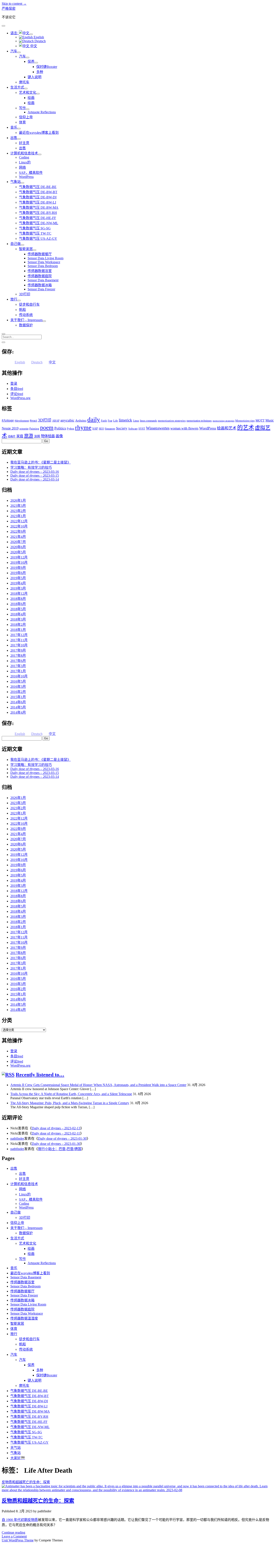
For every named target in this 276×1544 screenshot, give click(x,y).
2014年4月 (18, 712)
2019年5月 (18, 578)
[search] (3, 334)
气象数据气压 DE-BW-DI (37, 197)
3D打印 (24, 294)
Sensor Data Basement (43, 280)
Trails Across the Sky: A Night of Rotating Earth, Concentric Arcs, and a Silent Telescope (71, 1094)
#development (22, 420)
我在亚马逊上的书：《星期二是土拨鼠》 (40, 462)
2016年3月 (18, 686)
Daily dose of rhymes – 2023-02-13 (56, 1128)
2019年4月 (18, 583)
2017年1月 (18, 671)
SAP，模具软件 (31, 172)
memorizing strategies (223, 421)
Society (121, 428)
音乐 (13, 127)
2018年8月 (18, 599)
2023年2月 (18, 511)
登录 (13, 383)
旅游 (28, 435)
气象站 (15, 182)
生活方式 (17, 87)
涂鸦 (37, 436)
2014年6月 (18, 702)
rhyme (83, 427)
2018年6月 (18, 604)
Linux (136, 420)
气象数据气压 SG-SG (35, 228)
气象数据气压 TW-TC (35, 233)
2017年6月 (18, 661)
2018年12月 (19, 593)
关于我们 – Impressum (26, 320)
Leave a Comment (14, 1536)
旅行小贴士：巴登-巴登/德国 (59, 1149)
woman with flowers (184, 428)
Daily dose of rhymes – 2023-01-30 (62, 1138)
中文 (33, 46)
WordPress (26, 177)
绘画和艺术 (226, 428)
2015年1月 (18, 697)
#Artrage (8, 420)
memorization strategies (172, 420)
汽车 (13, 51)
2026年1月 (18, 500)
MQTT (260, 420)
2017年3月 (18, 666)
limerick (125, 420)
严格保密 (9, 8)
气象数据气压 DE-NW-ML (38, 223)
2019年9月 (18, 568)
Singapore (110, 428)
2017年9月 (18, 650)
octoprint (23, 428)
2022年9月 (18, 531)
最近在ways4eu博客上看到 (39, 132)
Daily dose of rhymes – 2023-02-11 (56, 1133)
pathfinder (17, 1138)
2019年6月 (18, 573)
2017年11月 (19, 640)
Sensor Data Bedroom (43, 266)
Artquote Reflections (42, 112)
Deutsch (40, 41)
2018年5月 (18, 609)
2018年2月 (18, 624)
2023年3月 (18, 505)
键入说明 (34, 77)
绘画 (31, 98)
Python (70, 428)
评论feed (16, 394)
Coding (24, 157)
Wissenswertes (157, 428)
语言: (14, 33)
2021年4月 (18, 537)
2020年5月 (18, 552)
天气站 (15, 1447)
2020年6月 (18, 547)
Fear (110, 420)
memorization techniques (199, 420)
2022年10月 (19, 526)
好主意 (24, 143)
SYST (141, 428)
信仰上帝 (26, 117)
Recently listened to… (40, 1074)
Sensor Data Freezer (41, 289)
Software (133, 428)
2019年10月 (19, 562)
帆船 (22, 309)
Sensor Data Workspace (44, 262)
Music (269, 420)
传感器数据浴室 (40, 271)
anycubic (67, 420)
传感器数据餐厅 (40, 254)
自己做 (15, 244)
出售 (13, 138)
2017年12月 (19, 635)
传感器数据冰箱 (40, 285)
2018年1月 (18, 630)
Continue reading (13, 1532)
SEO (101, 428)
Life (115, 420)
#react (33, 420)
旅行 (13, 299)
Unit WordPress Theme (18, 1540)
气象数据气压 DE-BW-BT (38, 192)
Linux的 (25, 162)
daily (93, 419)
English (38, 37)
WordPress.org (20, 398)
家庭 (19, 436)
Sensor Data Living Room (45, 258)
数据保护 (26, 325)
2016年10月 (19, 676)
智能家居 (26, 249)
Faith (104, 420)
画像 (59, 436)
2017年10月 (19, 645)
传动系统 (26, 315)
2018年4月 (18, 614)
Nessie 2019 (10, 428)
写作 (22, 108)
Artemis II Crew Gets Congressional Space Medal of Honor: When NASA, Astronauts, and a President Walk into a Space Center (98, 1085)
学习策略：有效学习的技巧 (31, 467)
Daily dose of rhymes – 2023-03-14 (34, 479)
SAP (95, 428)
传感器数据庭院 (40, 276)
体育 (22, 122)
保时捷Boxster (46, 66)
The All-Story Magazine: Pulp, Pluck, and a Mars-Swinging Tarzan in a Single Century (69, 1103)
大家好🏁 (17, 1458)
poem (46, 427)
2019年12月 (19, 557)
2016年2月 (18, 692)
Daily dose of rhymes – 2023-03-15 (34, 475)
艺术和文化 (27, 92)
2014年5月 (18, 707)
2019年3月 (18, 588)
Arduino (80, 420)
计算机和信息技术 (24, 153)
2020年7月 (18, 542)
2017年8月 (18, 655)
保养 (31, 61)
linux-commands (148, 420)
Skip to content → (14, 3)
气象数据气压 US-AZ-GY (38, 238)
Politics (60, 428)
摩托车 (24, 82)
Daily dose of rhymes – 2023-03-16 (34, 471)
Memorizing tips (245, 420)
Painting (34, 428)
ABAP (56, 420)
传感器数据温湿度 (24, 1318)
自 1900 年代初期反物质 (20, 1520)
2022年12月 (19, 521)
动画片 (12, 436)
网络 (22, 167)
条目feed (16, 389)
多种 (39, 72)
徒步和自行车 (29, 304)
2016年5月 (18, 681)
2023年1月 (18, 516)
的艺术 (245, 428)
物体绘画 (48, 436)
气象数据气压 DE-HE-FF (37, 218)
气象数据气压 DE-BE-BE (37, 187)
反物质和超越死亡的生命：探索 (38, 1501)
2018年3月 (18, 619)
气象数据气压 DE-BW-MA (38, 207)
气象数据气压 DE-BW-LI (37, 202)
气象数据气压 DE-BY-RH (38, 213)
